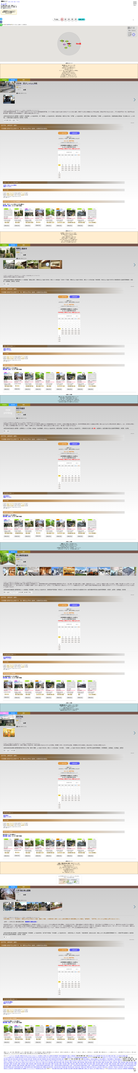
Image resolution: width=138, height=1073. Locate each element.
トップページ (11, 1055)
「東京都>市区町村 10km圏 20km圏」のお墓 (44, 1065)
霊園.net (97, 1068)
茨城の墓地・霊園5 (23, 1065)
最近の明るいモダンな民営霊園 (94, 1055)
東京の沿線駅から (86, 1059)
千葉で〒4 (91, 1060)
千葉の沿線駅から (110, 1059)
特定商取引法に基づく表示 (41, 1068)
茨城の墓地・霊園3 (74, 1063)
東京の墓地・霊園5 (123, 1063)
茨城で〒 (23, 1060)
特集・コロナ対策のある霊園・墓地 (121, 1055)
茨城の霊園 (75, 1068)
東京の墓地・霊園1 (91, 1062)
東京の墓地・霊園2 (132, 1062)
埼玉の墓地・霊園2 (16, 1063)
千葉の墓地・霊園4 (107, 1063)
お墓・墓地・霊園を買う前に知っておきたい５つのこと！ (26, 1055)
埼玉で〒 (14, 1060)
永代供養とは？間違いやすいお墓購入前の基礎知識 (48, 1055)
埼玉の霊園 (70, 1068)
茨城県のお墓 (89, 1067)
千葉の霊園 (65, 1068)
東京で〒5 (100, 1060)
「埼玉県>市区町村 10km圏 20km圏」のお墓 (81, 1065)
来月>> (77, 152)
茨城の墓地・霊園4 (115, 1063)
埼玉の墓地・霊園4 (99, 1063)
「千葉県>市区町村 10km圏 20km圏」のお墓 (99, 1065)
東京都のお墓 (64, 1067)
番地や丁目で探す (31, 1065)
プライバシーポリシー (30, 1068)
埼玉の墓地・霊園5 (7, 1065)
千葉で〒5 (115, 1060)
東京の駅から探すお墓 (8, 1059)
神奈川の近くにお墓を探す (108, 1067)
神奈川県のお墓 (71, 1067)
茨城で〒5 (120, 1060)
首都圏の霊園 (80, 1068)
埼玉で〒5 (110, 1060)
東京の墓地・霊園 (52, 1062)
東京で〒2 (27, 1060)
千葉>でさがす (38, 1062)
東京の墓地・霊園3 (40, 1063)
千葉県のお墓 (83, 1067)
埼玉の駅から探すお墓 (27, 1059)
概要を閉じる (19, 89)
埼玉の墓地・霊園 (68, 1062)
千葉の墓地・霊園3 (66, 1063)
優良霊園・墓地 (6, 205)
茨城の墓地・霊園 (83, 1062)
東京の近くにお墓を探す (97, 1067)
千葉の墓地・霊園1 (116, 1062)
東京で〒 (5, 1060)
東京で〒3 (52, 1060)
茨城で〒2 (47, 1060)
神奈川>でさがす (25, 1062)
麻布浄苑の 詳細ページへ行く (7, 816)
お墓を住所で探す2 (57, 1067)
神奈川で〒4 (81, 1060)
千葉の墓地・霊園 (75, 1062)
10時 (63, 166)
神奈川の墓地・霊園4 (91, 1063)
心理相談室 (125, 1068)
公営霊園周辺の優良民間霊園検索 (80, 1057)
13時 (63, 168)
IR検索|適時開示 (131, 1068)
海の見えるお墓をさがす (43, 1057)
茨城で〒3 (71, 1060)
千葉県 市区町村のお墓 (28, 1067)
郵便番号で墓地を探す (31, 921)
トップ (3, 4)
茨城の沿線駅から (118, 1059)
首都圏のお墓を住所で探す (48, 1067)
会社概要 (24, 1068)
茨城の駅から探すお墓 (46, 1059)
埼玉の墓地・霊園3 (58, 1063)
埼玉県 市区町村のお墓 (18, 1067)
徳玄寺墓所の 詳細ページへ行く (7, 496)
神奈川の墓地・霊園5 (132, 1063)
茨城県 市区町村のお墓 (37, 1067)
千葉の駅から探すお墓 (37, 1059)
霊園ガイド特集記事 (71, 1055)
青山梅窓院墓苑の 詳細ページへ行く (7, 658)
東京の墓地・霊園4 (82, 1063)
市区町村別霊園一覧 (18, 1068)
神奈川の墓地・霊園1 (100, 1062)
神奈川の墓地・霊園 (60, 1062)
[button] (66, 48)
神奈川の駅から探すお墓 (18, 1059)
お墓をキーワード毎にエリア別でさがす (110, 1057)
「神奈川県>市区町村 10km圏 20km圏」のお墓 (63, 1065)
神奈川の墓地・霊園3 (49, 1063)
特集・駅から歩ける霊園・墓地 (107, 1055)
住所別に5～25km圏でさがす (9, 1062)
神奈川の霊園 (59, 1068)
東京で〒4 (76, 1060)
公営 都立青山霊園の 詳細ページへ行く (8, 1003)
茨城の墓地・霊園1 (124, 1062)
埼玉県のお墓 (77, 1067)
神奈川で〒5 (105, 1060)
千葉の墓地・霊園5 (15, 1065)
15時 (63, 170)
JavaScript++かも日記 (112, 1068)
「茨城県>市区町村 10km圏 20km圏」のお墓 (117, 1065)
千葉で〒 (19, 1060)
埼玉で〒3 (62, 1060)
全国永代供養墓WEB (63, 1055)
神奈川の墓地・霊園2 (8, 1063)
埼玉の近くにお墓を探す (128, 1067)
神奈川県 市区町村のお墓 (8, 1067)
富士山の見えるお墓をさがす (32, 1057)
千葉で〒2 (42, 1060)
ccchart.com (119, 1068)
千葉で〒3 (66, 1060)
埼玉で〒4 (86, 1060)
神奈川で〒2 (32, 1060)
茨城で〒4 (95, 1060)
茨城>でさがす (45, 1062)
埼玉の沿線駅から (102, 1059)
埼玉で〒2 (38, 1060)
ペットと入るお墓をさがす (9, 1057)
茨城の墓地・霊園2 (32, 1063)
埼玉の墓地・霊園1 (108, 1062)
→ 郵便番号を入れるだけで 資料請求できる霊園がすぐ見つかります (8, 12)
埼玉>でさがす (32, 1062)
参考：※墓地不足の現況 (39, 128)
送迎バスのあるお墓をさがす (54, 1057)
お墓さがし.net (92, 1068)
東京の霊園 (54, 1068)
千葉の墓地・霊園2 (24, 1063)
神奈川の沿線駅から (95, 1059)
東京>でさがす (18, 1062)
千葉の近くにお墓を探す (118, 1067)
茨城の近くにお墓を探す (8, 1068)
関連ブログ (102, 1068)
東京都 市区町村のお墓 (131, 1065)
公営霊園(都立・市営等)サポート (67, 1057)
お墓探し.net (86, 1068)
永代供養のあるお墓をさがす (20, 1057)
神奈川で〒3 (56, 1060)
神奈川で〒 (10, 1060)
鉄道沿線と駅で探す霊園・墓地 (57, 1059)
